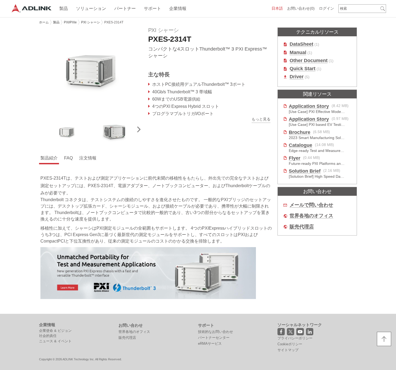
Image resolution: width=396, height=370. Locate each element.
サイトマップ (287, 350)
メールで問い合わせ (311, 205)
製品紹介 (49, 158)
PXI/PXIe (70, 22)
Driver (297, 76)
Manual (298, 52)
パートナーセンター (214, 338)
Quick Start (302, 68)
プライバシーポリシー (294, 338)
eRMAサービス (210, 343)
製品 (56, 22)
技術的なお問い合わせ (215, 332)
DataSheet (301, 44)
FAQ (68, 158)
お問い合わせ (301, 8)
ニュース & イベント (55, 341)
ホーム (44, 22)
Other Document (309, 60)
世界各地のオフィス (311, 215)
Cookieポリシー (289, 344)
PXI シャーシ (90, 22)
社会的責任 (48, 336)
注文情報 (87, 158)
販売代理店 (302, 226)
